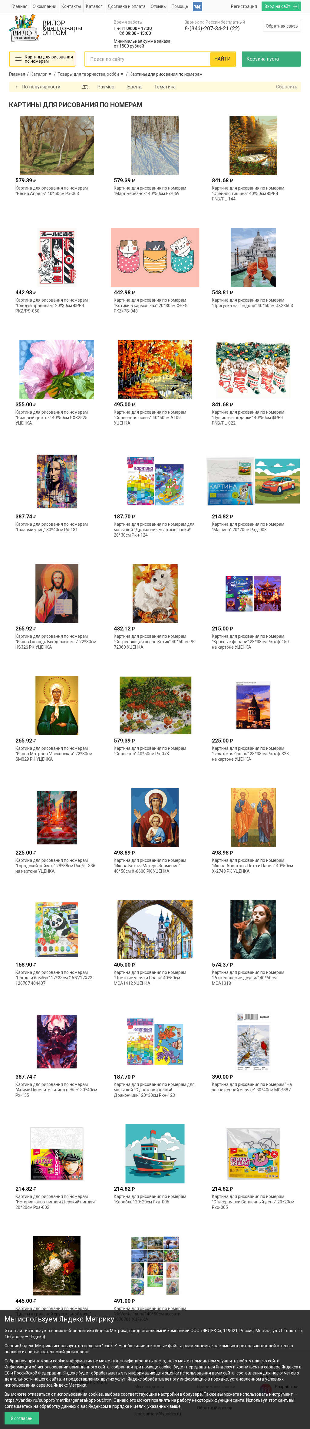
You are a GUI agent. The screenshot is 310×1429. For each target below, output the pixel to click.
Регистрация (244, 6)
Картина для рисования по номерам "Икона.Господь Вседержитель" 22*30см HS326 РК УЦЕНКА (55, 642)
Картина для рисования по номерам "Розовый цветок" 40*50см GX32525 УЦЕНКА (51, 417)
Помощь (180, 6)
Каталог (94, 6)
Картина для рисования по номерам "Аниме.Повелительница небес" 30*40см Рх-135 (56, 1090)
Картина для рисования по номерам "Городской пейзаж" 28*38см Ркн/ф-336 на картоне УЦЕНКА (55, 866)
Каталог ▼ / (44, 74)
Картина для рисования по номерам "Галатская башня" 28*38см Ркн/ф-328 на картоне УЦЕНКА (250, 754)
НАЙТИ (222, 59)
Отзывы (159, 6)
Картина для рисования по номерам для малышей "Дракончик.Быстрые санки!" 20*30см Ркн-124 (154, 530)
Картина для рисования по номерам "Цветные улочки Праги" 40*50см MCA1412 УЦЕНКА (150, 978)
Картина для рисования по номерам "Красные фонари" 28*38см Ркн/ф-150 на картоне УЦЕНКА (250, 642)
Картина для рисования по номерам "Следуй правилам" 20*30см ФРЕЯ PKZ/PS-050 (51, 305)
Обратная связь (282, 26)
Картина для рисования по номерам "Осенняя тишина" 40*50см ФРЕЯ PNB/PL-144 (248, 193)
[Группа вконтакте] (197, 6)
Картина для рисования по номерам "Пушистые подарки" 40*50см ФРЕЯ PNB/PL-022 (248, 417)
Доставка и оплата (126, 6)
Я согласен (21, 1418)
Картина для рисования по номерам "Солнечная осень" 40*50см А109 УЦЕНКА (150, 417)
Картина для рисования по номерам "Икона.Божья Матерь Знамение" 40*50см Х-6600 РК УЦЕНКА (150, 866)
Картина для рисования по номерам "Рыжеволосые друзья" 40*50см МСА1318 (248, 978)
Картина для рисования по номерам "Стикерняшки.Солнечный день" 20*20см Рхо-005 (253, 1202)
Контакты (71, 6)
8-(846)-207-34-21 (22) (212, 28)
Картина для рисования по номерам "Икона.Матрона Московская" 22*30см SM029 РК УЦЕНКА (53, 754)
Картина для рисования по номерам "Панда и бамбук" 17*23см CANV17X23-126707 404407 (54, 978)
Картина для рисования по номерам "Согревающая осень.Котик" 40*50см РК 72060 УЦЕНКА (154, 642)
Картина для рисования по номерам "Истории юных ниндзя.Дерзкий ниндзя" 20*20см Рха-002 (55, 1202)
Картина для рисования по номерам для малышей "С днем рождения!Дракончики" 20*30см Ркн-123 (154, 1090)
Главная (20, 6)
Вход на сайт (277, 6)
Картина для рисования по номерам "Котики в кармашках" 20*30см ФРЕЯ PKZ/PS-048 (150, 305)
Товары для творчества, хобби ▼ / (94, 74)
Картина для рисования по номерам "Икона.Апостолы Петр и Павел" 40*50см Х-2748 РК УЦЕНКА (252, 866)
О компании (44, 6)
